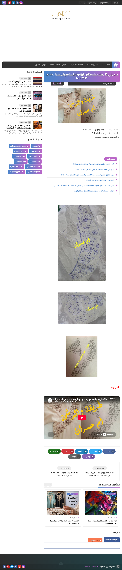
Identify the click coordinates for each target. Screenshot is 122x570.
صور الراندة (34, 161)
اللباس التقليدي (40, 64)
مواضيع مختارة (33, 171)
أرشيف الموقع (92, 2)
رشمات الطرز (33, 156)
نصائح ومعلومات (92, 64)
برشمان (35, 146)
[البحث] (4, 3)
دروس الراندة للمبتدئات (58, 64)
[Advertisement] (61, 42)
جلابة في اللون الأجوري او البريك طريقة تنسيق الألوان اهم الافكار (18, 127)
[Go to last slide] (50, 485)
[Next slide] (46, 485)
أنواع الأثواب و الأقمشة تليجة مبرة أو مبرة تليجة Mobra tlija (93, 164)
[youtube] (19, 566)
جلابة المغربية (19, 151)
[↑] (61, 563)
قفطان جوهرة (15, 166)
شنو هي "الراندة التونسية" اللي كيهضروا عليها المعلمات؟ (93, 169)
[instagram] (21, 2)
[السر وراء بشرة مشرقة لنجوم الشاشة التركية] (37, 108)
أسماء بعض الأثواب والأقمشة (19, 81)
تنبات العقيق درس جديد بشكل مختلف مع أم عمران (19, 97)
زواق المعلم (18, 156)
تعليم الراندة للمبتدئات (18, 146)
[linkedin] (13, 2)
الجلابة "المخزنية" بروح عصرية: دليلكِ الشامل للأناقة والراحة (94, 190)
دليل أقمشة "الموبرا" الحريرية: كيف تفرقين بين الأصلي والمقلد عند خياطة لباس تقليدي (84, 185)
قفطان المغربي (32, 166)
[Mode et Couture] (61, 15)
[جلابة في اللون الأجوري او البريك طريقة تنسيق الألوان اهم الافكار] (37, 125)
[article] (64, 472)
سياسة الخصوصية (104, 2)
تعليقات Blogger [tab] (95, 540)
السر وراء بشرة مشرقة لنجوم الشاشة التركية (19, 110)
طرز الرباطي (19, 161)
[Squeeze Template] (118, 566)
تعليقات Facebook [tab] (111, 539)
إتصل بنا (82, 2)
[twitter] (12, 566)
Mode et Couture (91, 566)
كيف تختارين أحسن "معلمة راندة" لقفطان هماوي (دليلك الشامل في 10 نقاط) (87, 174)
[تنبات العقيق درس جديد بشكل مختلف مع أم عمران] (37, 95)
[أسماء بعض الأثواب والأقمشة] (37, 81)
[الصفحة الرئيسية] (116, 65)
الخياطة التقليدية (77, 64)
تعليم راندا (34, 151)
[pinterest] (9, 2)
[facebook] (17, 2)
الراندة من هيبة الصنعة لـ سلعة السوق (100, 180)
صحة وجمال (106, 64)
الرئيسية (115, 2)
